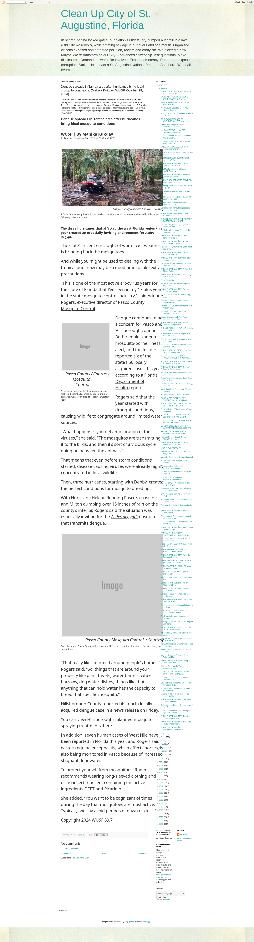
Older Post (142, 854)
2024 (161, 762)
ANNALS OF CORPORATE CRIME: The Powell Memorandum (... (176, 181)
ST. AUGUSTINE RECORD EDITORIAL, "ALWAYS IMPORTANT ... (176, 628)
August (164, 88)
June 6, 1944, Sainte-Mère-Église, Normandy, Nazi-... (174, 203)
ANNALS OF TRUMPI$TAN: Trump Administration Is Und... (174, 444)
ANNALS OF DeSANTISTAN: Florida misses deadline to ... (175, 259)
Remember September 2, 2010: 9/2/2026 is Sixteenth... (173, 467)
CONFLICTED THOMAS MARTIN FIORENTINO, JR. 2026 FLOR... (174, 399)
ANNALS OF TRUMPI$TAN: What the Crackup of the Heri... (175, 556)
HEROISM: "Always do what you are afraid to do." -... (175, 573)
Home (104, 854)
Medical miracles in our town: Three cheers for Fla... (175, 695)
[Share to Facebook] (103, 834)
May (163, 741)
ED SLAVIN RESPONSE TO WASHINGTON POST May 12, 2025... (177, 120)
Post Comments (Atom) (81, 858)
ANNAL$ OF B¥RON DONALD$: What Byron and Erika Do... (176, 567)
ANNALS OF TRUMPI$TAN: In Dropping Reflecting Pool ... (177, 528)
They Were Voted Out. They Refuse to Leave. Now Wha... (176, 489)
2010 (161, 810)
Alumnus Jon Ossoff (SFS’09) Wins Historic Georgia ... (175, 109)
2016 (161, 790)
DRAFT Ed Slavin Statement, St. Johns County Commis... (176, 264)
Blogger (148, 922)
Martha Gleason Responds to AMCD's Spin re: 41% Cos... (176, 198)
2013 (161, 800)
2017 (161, 786)
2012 (161, 803)
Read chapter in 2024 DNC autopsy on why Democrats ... (176, 545)
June (163, 737)
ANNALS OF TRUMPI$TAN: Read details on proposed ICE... (174, 242)
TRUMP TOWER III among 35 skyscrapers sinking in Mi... (172, 478)
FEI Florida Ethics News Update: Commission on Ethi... (174, 312)
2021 (161, 772)
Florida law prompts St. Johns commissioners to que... (172, 126)
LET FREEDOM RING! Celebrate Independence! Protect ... (174, 612)
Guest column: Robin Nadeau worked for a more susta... (176, 517)
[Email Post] (91, 835)
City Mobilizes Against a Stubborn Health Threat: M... (174, 170)
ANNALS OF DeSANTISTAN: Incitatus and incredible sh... (176, 92)
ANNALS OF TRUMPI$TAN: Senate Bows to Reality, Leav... (175, 368)
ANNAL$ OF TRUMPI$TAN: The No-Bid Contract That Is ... (176, 600)
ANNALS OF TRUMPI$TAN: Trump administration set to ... (174, 253)
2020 (161, 776)
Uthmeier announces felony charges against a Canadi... (175, 712)
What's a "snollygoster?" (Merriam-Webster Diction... (174, 667)
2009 (161, 814)
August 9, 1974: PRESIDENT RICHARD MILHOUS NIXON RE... (177, 362)
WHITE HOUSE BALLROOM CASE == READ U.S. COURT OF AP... (176, 405)
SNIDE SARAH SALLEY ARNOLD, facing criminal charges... (174, 148)
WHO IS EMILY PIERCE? (171, 448)
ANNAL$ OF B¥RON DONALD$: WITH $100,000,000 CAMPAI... (176, 562)
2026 (161, 85)
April (163, 744)
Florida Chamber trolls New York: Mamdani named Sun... (174, 318)
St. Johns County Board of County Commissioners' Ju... (174, 678)
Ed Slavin (184, 834)
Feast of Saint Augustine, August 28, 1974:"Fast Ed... (175, 103)
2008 (161, 817)
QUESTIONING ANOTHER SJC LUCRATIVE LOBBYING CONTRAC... (177, 427)
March (164, 747)
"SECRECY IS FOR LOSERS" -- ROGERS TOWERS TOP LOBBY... (175, 357)
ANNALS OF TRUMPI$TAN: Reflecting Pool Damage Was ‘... (176, 723)
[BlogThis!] (98, 834)
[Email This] (95, 834)
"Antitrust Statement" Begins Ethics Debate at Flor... (174, 656)
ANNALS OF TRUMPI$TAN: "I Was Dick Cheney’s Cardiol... (176, 270)
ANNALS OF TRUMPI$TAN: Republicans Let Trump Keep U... (175, 534)
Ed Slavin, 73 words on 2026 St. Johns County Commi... (176, 346)
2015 (161, 793)
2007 (161, 821)
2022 (161, 769)
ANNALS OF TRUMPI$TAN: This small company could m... (176, 237)
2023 (161, 766)
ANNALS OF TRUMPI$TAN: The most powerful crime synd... (176, 700)
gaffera (131, 922)
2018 (161, 783)
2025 (161, 759)
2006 (161, 824)
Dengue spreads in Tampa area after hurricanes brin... (175, 595)
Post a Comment (71, 848)
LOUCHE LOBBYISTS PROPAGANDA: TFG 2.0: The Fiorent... (176, 421)
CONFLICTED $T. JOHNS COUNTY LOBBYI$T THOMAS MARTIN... (175, 416)
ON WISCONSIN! (167, 280)
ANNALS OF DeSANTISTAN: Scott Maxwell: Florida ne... (174, 214)
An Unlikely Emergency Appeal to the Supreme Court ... (175, 231)
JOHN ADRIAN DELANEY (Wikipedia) (176, 395)
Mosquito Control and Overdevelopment (177, 457)
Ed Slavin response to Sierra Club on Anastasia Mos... (175, 142)
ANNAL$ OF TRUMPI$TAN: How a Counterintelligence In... (174, 323)
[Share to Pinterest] (106, 834)
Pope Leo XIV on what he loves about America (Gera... (176, 137)
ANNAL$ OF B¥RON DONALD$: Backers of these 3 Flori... (174, 550)
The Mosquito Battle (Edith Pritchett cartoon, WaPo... (175, 159)
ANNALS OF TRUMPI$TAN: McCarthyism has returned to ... (174, 728)
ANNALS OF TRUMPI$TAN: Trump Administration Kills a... (174, 164)
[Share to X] (101, 834)
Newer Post (66, 854)
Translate (166, 900)
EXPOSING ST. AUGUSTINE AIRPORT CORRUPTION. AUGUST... (176, 220)
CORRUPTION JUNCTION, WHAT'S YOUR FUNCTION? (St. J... (175, 673)
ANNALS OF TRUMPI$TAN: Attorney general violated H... (175, 176)
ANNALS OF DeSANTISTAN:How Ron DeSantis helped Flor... (176, 351)
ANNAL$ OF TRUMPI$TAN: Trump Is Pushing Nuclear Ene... (175, 662)
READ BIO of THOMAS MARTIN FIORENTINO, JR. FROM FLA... (174, 433)
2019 (161, 779)
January (164, 754)
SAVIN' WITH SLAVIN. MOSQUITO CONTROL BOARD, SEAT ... (174, 98)
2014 (161, 797)
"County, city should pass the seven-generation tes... (175, 589)
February (165, 751)
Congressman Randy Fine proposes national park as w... (175, 209)
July (163, 734)
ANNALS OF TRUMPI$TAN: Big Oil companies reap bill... (175, 717)
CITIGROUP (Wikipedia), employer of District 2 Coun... (175, 226)
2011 (161, 807)
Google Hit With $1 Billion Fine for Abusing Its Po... (174, 584)
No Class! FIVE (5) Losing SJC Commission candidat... (173, 131)
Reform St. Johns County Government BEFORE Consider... (176, 438)
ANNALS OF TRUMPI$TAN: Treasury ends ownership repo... (175, 290)
